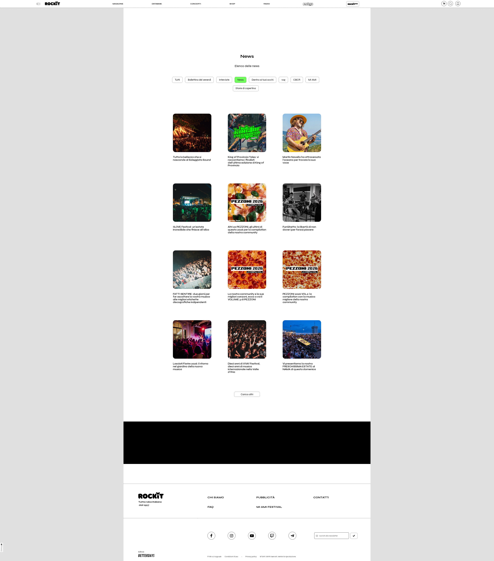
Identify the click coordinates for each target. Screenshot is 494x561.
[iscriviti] (354, 536)
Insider (308, 3)
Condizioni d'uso (231, 556)
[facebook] (211, 536)
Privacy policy (251, 556)
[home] (52, 4)
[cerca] (450, 3)
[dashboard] (457, 3)
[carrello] (444, 3)
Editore (140, 553)
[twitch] (272, 536)
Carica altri (247, 394)
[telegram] (292, 536)
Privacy (2, 548)
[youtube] (252, 536)
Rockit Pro (352, 4)
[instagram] (231, 536)
